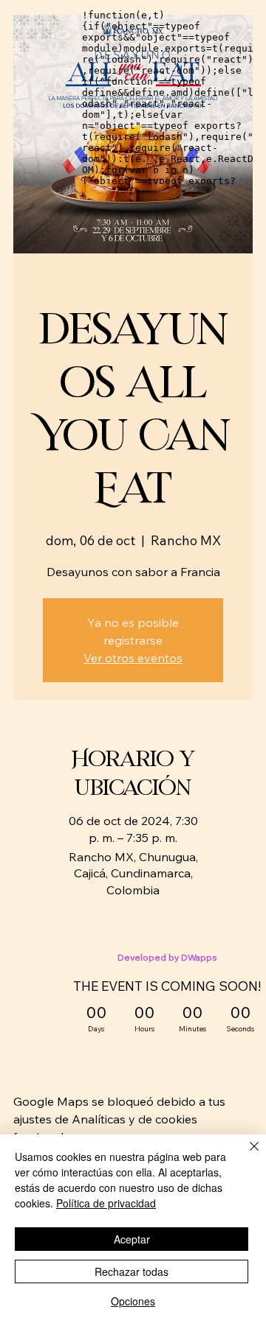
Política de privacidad (106, 1203)
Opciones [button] (133, 1301)
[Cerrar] (245, 1155)
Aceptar (132, 1239)
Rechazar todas (131, 1271)
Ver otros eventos (133, 657)
